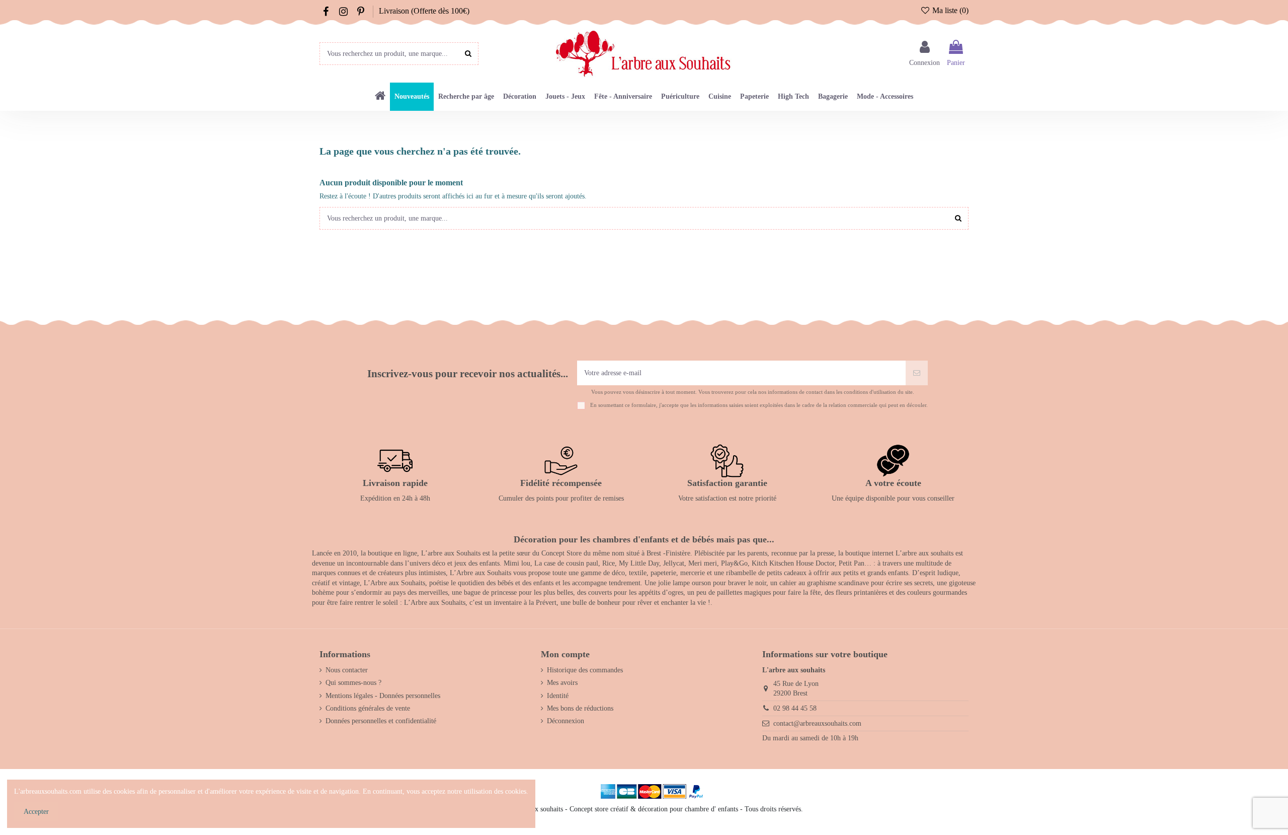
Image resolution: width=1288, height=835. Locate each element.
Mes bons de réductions (580, 708)
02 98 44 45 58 (795, 708)
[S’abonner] (917, 373)
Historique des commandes (585, 670)
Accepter (36, 811)
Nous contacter (347, 670)
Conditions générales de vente (368, 708)
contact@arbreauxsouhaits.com (817, 723)
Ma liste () (949, 10)
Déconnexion (565, 721)
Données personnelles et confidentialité (381, 721)
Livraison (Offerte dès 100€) (424, 11)
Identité (558, 696)
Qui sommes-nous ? (353, 682)
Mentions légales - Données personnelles (383, 696)
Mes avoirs (562, 682)
